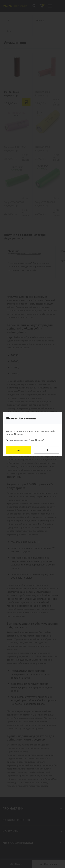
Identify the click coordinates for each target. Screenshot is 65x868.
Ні (47, 450)
